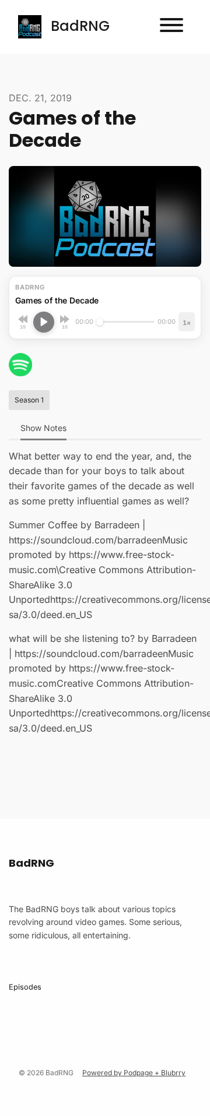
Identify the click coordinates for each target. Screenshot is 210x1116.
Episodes (25, 987)
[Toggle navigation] (171, 26)
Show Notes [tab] (43, 428)
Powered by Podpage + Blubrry (134, 1072)
